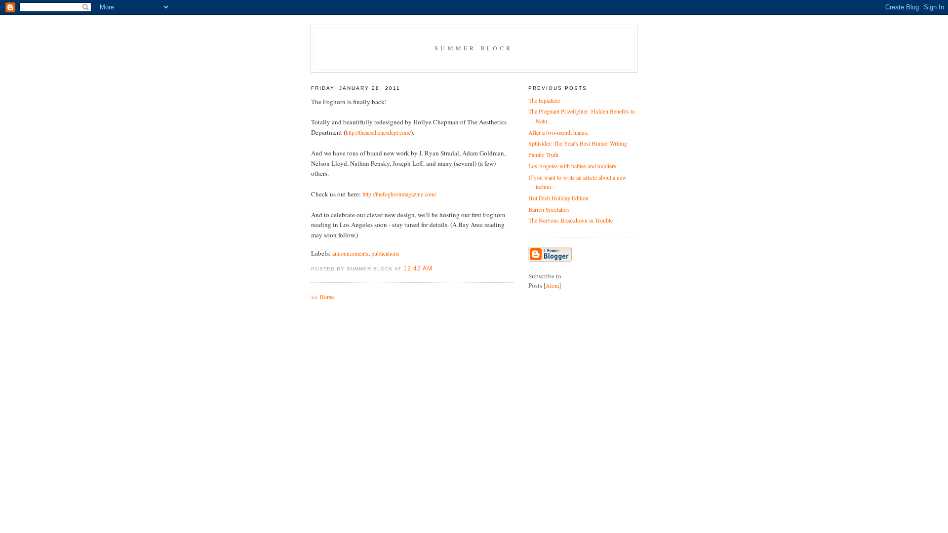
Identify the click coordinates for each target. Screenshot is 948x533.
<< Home (322, 297)
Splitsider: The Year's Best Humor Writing (577, 143)
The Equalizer (544, 100)
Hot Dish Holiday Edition (558, 198)
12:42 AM (418, 268)
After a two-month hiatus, (558, 132)
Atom (552, 285)
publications (385, 253)
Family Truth (543, 154)
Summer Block (473, 48)
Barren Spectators (549, 209)
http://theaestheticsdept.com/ (378, 132)
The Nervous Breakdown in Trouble (570, 220)
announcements (350, 253)
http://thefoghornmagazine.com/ (399, 194)
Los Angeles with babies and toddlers (572, 166)
